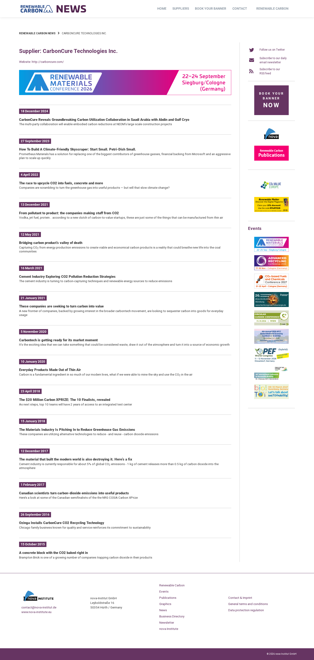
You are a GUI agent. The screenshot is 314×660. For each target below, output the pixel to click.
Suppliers (180, 8)
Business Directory (171, 616)
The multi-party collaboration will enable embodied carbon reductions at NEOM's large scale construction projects (95, 124)
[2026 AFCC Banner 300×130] (271, 342)
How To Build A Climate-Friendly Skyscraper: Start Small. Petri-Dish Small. (77, 149)
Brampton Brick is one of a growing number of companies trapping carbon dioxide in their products (85, 557)
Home (161, 8)
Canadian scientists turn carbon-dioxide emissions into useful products (74, 493)
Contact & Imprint (240, 597)
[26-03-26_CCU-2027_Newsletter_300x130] (271, 287)
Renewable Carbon (272, 8)
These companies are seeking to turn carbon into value (61, 306)
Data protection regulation (246, 610)
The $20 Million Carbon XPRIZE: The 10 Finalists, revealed (64, 400)
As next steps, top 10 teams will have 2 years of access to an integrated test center (75, 404)
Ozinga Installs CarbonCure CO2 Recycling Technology (61, 523)
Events (163, 591)
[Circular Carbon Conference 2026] (271, 324)
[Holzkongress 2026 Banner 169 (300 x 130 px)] (271, 306)
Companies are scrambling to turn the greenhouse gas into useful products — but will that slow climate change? (94, 187)
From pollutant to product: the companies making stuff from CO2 (69, 213)
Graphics (165, 604)
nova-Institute (168, 629)
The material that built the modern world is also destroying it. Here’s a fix (75, 459)
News (163, 610)
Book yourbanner (271, 100)
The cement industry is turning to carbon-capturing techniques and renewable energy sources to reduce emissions (95, 281)
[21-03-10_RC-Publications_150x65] (271, 159)
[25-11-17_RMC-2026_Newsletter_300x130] (271, 250)
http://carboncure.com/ (48, 62)
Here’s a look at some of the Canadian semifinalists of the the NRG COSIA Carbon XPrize (78, 497)
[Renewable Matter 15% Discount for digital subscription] (271, 211)
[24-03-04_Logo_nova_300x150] (271, 141)
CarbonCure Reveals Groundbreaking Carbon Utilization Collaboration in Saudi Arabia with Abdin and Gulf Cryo (104, 120)
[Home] (53, 9)
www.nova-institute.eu (36, 612)
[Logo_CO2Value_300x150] (271, 192)
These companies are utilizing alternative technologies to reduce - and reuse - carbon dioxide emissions (88, 434)
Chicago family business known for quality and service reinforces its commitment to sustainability (85, 527)
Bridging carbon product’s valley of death (50, 243)
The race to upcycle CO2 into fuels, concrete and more (61, 183)
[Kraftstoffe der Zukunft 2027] (271, 379)
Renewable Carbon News (37, 33)
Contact (239, 8)
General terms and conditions (248, 604)
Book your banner (210, 8)
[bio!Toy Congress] (271, 398)
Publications (167, 597)
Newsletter (166, 622)
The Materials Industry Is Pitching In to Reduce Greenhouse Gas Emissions (77, 430)
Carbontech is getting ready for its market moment (58, 340)
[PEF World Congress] (271, 361)
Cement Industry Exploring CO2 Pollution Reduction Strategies (67, 277)
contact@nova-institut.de (38, 607)
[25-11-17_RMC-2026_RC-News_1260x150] (125, 94)
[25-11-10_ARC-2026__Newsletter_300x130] (271, 269)
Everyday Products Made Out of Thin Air (50, 370)
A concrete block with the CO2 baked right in (53, 553)
